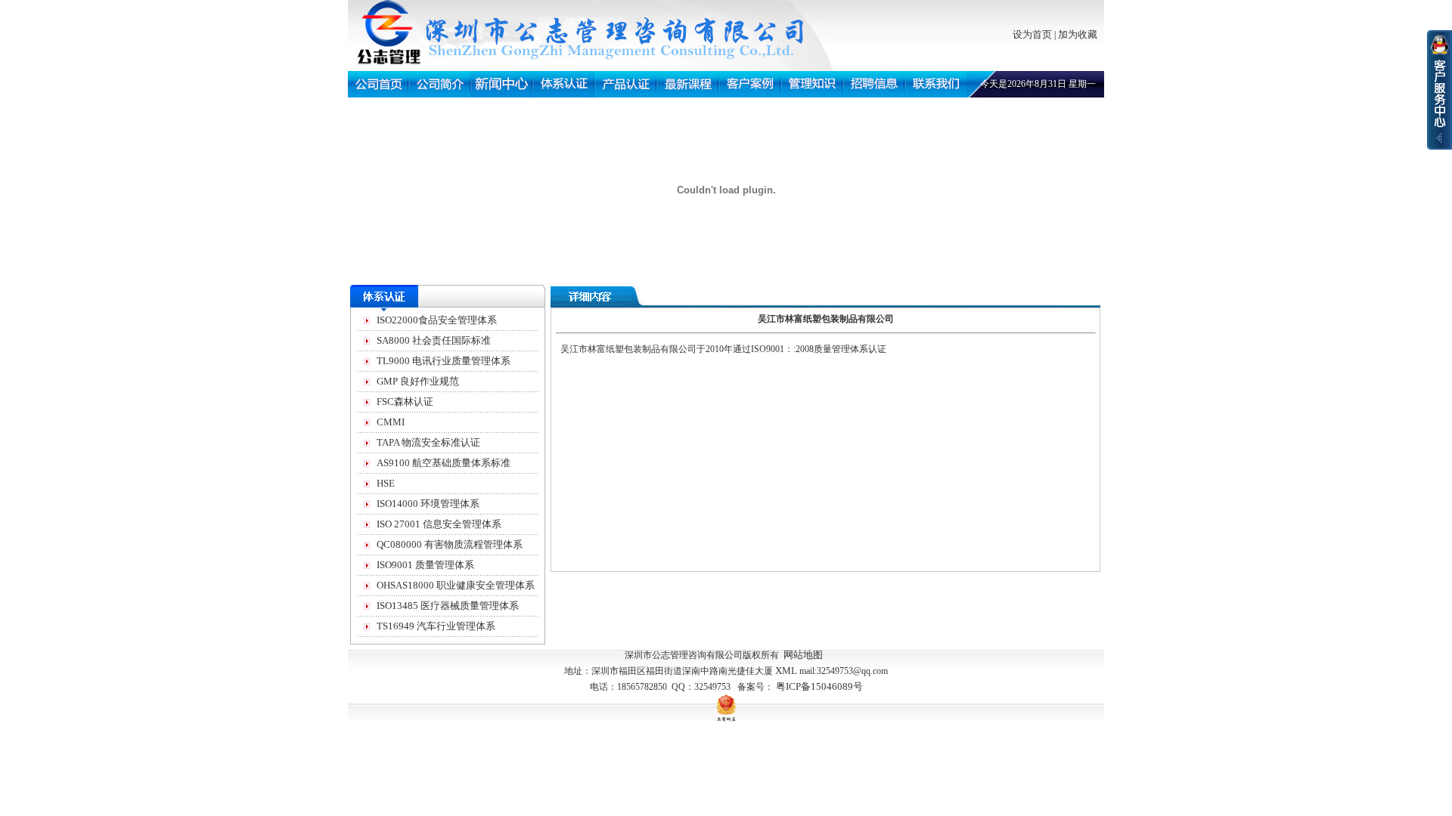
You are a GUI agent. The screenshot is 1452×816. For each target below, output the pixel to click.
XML (786, 670)
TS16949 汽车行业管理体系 (436, 626)
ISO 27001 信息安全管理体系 (439, 524)
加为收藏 (1077, 34)
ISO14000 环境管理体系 (428, 503)
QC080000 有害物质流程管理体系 (450, 544)
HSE (386, 483)
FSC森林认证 (405, 401)
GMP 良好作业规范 (418, 381)
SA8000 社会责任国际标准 (434, 340)
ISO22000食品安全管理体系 (437, 320)
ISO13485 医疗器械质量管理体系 (448, 605)
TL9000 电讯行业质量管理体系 (443, 360)
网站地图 (803, 654)
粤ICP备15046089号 (819, 686)
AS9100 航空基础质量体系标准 (443, 462)
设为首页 (1032, 34)
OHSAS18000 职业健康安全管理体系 (456, 585)
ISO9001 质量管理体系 (425, 564)
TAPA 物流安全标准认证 (428, 442)
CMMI (391, 422)
